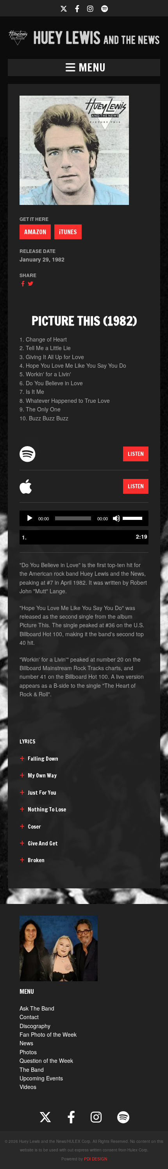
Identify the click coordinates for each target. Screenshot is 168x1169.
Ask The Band (37, 1008)
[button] (84, 67)
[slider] (134, 518)
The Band (32, 1069)
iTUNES (68, 232)
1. (24, 537)
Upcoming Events (41, 1078)
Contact (29, 1017)
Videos (28, 1087)
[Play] (30, 518)
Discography (35, 1026)
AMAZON (35, 232)
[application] (84, 518)
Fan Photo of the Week (48, 1034)
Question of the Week (46, 1060)
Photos (28, 1052)
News (26, 1043)
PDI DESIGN (95, 1159)
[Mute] (116, 518)
